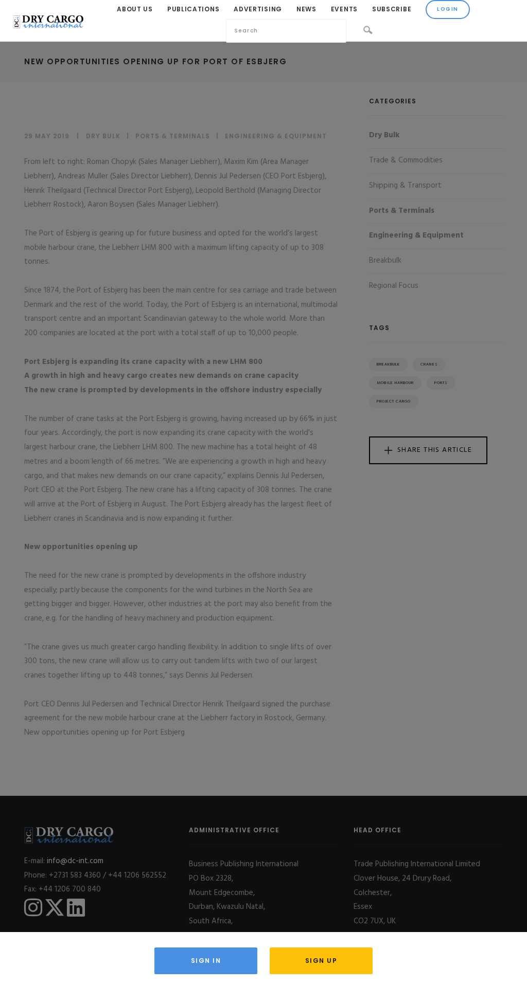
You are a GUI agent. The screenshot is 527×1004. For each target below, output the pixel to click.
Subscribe (391, 9)
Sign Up (321, 960)
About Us (135, 9)
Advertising (258, 9)
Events (344, 9)
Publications (193, 9)
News (306, 9)
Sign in (206, 960)
